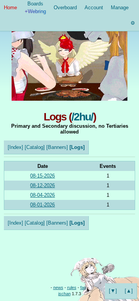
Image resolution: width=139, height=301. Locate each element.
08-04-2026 (42, 195)
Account (94, 7)
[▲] (129, 291)
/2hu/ (82, 117)
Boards (35, 7)
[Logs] (77, 147)
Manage (120, 7)
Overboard (65, 7)
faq (83, 287)
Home (10, 7)
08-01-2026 (42, 205)
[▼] (113, 291)
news (58, 287)
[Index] (15, 147)
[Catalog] (35, 147)
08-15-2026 (42, 176)
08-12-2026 (42, 185)
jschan (64, 293)
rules (71, 287)
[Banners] (57, 147)
